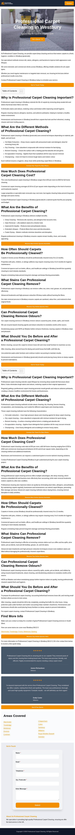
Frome (20, 631)
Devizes (6, 731)
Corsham (7, 734)
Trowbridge (13, 631)
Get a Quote (36, 39)
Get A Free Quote (37, 707)
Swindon (41, 737)
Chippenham (42, 721)
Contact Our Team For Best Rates (37, 165)
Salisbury (41, 727)
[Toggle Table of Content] (20, 91)
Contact (69, 3)
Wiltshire (41, 730)
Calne (40, 724)
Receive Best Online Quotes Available (37, 243)
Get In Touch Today (37, 85)
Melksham (27, 631)
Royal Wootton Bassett (46, 733)
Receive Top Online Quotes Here (37, 306)
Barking (34, 631)
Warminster (5, 631)
